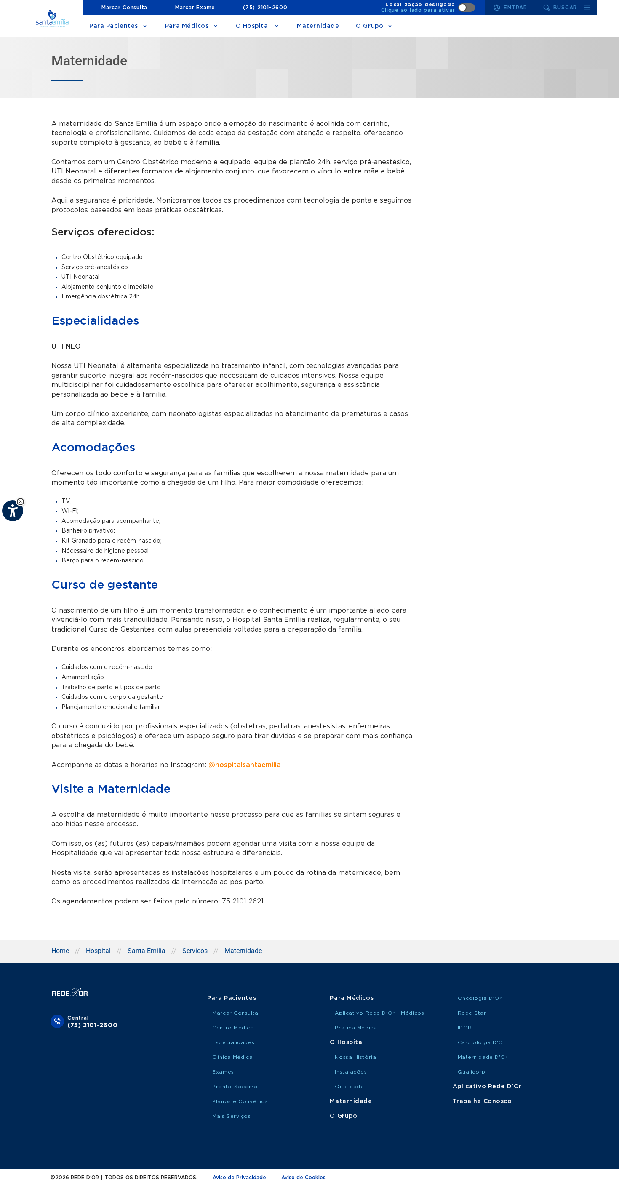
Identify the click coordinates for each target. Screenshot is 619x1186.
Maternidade (318, 26)
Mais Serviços (231, 1116)
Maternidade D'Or (483, 1057)
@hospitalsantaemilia (244, 765)
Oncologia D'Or (480, 998)
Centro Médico (233, 1027)
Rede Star (472, 1012)
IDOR (465, 1027)
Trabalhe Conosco (482, 1101)
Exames (223, 1071)
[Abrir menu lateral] (587, 7)
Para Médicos (187, 26)
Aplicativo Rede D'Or (487, 1087)
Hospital (98, 951)
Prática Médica (356, 1027)
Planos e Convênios (240, 1101)
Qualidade (349, 1086)
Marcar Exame (195, 7)
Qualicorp (472, 1071)
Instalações (351, 1071)
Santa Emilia (146, 951)
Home (60, 951)
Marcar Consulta (124, 7)
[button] (20, 501)
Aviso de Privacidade (239, 1177)
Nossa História (355, 1057)
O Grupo (369, 26)
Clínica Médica (232, 1057)
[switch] (428, 7)
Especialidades (233, 1042)
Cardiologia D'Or (482, 1042)
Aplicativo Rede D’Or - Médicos (379, 1012)
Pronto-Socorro (235, 1086)
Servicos (195, 951)
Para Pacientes (113, 26)
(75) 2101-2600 (265, 7)
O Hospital (253, 26)
